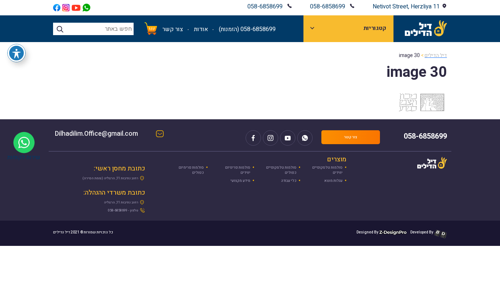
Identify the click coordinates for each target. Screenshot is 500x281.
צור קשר (173, 29)
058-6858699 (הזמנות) (247, 29)
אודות (201, 29)
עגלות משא (333, 180)
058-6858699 (327, 7)
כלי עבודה (288, 180)
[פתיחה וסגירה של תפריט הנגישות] (16, 53)
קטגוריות (374, 28)
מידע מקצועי (240, 180)
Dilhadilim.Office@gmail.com (104, 134)
